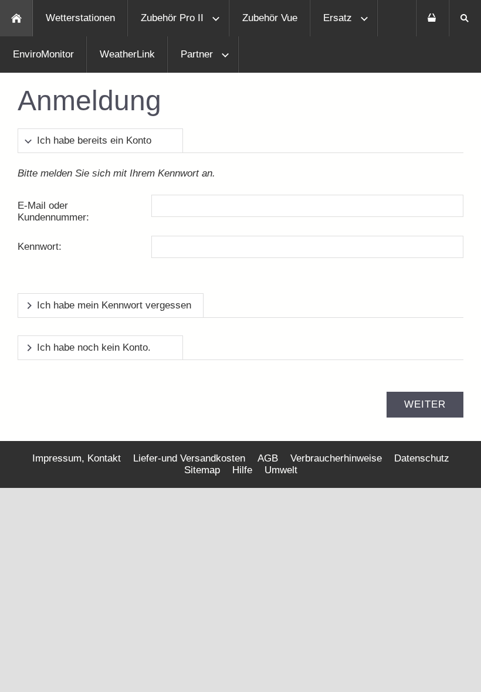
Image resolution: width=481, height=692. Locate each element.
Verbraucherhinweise (336, 458)
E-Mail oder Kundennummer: (53, 211)
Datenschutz (421, 458)
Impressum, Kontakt (76, 458)
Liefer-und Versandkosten (189, 458)
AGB (268, 458)
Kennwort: (40, 246)
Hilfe (242, 470)
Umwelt (281, 470)
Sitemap (202, 470)
